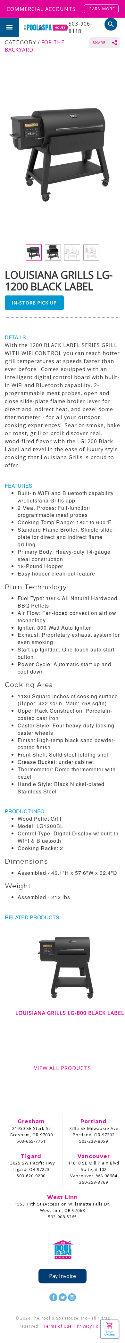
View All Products (62, 1068)
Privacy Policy (91, 1326)
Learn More (101, 9)
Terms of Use (58, 1326)
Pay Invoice (62, 1276)
